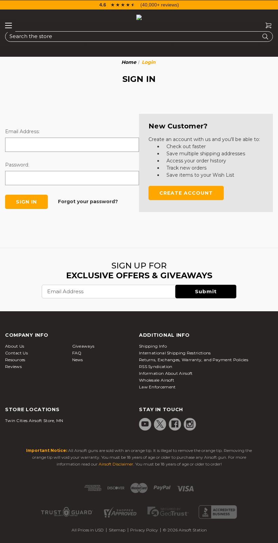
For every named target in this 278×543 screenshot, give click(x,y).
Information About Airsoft (166, 373)
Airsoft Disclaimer (116, 464)
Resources (15, 359)
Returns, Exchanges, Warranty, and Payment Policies (193, 359)
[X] (160, 424)
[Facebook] (175, 424)
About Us (14, 346)
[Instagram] (190, 424)
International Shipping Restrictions (175, 352)
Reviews (13, 366)
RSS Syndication (156, 366)
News (77, 359)
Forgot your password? (88, 201)
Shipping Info (153, 346)
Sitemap (117, 529)
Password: (17, 165)
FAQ (77, 352)
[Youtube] (145, 424)
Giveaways (83, 346)
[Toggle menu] (8, 25)
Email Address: (22, 131)
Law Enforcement (157, 386)
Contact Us (16, 352)
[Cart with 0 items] (266, 25)
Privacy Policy (144, 529)
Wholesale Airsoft (156, 380)
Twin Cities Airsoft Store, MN (34, 420)
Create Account (186, 193)
